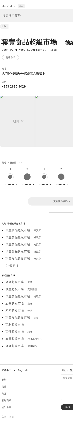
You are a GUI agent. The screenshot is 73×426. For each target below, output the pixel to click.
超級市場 (10, 57)
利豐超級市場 (21, 289)
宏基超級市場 (18, 303)
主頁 (4, 416)
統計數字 (6, 407)
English (23, 370)
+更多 (11, 265)
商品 (21, 6)
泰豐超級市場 (23, 338)
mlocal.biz (8, 6)
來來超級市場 (18, 282)
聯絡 (4, 386)
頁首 (11, 416)
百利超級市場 (14, 324)
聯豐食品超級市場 (23, 230)
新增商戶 (6, 400)
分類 (4, 393)
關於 (4, 379)
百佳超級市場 (18, 331)
